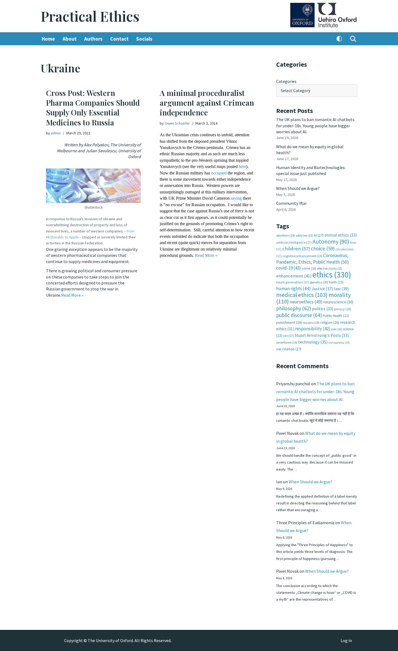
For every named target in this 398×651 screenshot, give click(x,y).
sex (288, 335)
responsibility (312, 329)
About (70, 38)
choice (323, 248)
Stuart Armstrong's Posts (322, 335)
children (296, 248)
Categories (286, 81)
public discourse (299, 315)
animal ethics (340, 235)
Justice (322, 288)
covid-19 (288, 268)
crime (309, 268)
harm (336, 282)
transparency (339, 342)
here (242, 166)
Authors (93, 38)
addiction (304, 235)
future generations (292, 282)
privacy (342, 309)
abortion (285, 235)
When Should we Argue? (298, 188)
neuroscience (338, 302)
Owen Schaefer (177, 123)
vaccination (288, 348)
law (341, 289)
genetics (319, 282)
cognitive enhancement (302, 256)
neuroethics (306, 302)
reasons (311, 322)
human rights (293, 289)
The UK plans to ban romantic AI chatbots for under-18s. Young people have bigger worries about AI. (315, 125)
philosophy (293, 308)
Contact (119, 38)
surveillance (286, 342)
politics (322, 308)
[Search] (353, 39)
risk (336, 329)
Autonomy (330, 241)
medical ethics (302, 295)
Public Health (336, 315)
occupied (219, 173)
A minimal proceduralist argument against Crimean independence (207, 103)
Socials (144, 38)
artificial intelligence (294, 242)
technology (313, 342)
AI (319, 235)
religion (329, 322)
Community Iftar (291, 203)
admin (56, 133)
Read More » (72, 295)
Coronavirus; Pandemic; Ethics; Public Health (312, 258)
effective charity (329, 268)
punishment (289, 322)
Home (48, 38)
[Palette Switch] (339, 38)
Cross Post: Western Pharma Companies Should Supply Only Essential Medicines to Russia (93, 107)
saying (236, 198)
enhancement (294, 276)
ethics (331, 275)
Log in (346, 640)
